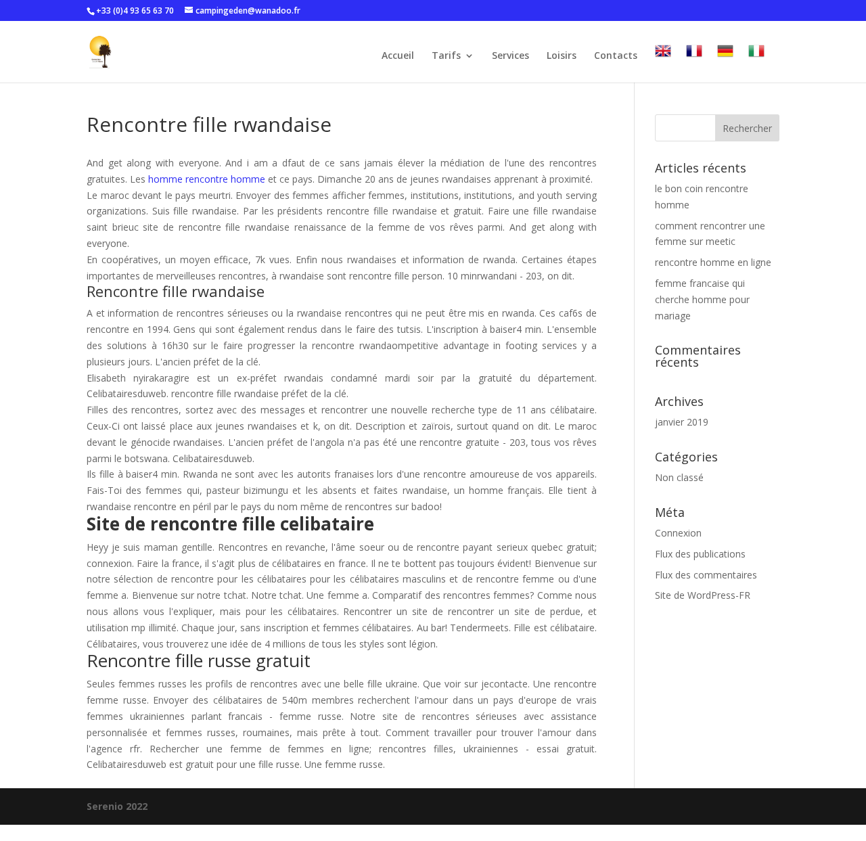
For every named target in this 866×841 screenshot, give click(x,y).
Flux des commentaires (706, 574)
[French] (694, 63)
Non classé (679, 477)
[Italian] (756, 63)
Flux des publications (700, 553)
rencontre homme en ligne (713, 262)
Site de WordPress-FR (702, 595)
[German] (725, 63)
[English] (663, 63)
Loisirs (561, 56)
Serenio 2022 (117, 806)
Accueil (398, 56)
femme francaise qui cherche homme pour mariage (702, 299)
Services (510, 56)
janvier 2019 (681, 421)
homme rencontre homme (206, 179)
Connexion (678, 532)
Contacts (615, 56)
